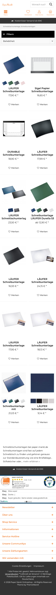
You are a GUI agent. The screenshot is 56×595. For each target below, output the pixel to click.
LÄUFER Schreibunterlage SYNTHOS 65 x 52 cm (42, 408)
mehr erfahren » (31, 461)
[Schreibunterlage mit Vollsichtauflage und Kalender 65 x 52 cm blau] (5, 401)
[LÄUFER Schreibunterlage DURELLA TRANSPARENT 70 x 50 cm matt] (42, 319)
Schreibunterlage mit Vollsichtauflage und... (13, 408)
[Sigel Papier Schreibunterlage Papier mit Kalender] (42, 65)
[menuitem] (50, 13)
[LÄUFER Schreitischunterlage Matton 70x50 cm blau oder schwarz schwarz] (17, 210)
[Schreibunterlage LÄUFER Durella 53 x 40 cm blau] (33, 210)
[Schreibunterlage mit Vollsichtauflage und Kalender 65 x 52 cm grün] (11, 401)
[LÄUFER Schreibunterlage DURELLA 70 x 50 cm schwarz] (42, 128)
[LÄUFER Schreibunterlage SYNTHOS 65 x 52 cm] (42, 382)
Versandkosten (11, 574)
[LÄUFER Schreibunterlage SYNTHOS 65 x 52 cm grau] (45, 401)
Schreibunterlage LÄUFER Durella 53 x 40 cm (42, 217)
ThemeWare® (33, 585)
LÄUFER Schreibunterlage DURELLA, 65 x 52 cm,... (13, 281)
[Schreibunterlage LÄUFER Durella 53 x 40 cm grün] (39, 210)
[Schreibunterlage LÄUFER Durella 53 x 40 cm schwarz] (45, 210)
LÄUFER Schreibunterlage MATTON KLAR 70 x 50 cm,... (42, 281)
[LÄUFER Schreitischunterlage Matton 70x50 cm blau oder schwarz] (14, 192)
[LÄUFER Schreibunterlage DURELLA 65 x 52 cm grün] (11, 83)
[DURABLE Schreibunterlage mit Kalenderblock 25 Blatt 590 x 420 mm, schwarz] (14, 128)
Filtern (10, 34)
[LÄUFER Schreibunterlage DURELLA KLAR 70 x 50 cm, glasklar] (14, 319)
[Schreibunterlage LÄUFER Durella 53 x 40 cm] (42, 192)
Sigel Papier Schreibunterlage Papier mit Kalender (42, 90)
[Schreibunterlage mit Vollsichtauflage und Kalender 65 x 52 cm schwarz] (17, 401)
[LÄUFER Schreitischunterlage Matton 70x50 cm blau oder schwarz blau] (11, 210)
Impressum (39, 566)
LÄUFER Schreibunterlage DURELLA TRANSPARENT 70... (42, 344)
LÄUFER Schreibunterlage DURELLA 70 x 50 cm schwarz (42, 153)
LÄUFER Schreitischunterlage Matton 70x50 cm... (14, 217)
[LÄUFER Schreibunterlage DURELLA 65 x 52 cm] (14, 65)
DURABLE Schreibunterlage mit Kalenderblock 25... (13, 153)
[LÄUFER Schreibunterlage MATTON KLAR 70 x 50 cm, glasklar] (42, 255)
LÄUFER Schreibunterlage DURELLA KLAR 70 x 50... (13, 344)
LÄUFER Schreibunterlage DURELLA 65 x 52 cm (13, 90)
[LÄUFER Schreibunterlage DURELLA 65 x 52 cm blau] (5, 83)
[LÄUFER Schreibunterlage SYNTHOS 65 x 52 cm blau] (33, 401)
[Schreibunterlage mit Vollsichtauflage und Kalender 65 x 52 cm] (14, 382)
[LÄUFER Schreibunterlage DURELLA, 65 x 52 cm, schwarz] (14, 255)
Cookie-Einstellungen (21, 566)
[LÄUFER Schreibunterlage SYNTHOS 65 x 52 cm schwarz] (39, 401)
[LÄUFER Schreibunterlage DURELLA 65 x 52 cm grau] (17, 83)
